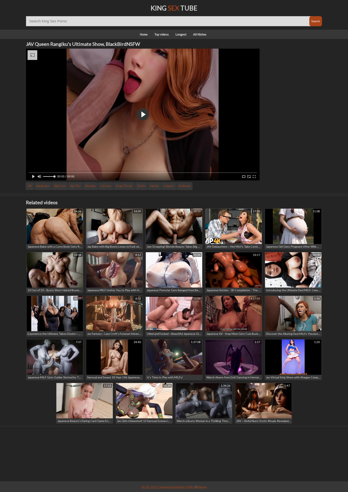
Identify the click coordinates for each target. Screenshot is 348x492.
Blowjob (90, 185)
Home (144, 34)
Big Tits (75, 185)
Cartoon (105, 185)
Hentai (154, 185)
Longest (180, 34)
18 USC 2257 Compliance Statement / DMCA (168, 487)
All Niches (199, 34)
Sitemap (202, 487)
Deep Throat (124, 185)
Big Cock (59, 185)
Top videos (161, 34)
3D (30, 185)
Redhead (184, 185)
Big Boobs (43, 185)
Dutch (141, 185)
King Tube (174, 8)
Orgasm (169, 185)
